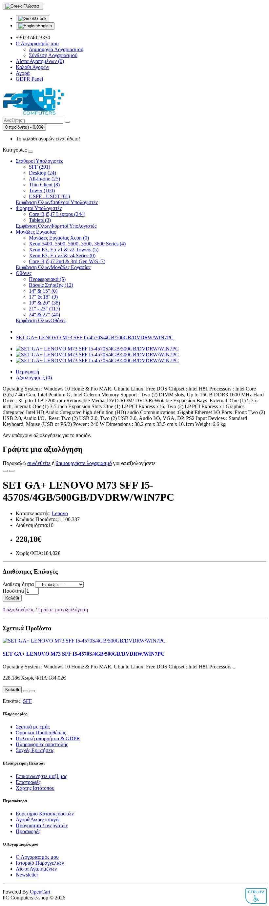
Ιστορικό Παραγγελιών (40, 863)
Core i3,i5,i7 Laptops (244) (57, 214)
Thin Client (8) (44, 184)
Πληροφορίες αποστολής (42, 744)
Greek (41, 18)
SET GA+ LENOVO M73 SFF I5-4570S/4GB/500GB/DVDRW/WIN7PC (95, 337)
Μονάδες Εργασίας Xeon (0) (59, 238)
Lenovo (60, 513)
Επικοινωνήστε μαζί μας (41, 776)
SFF (27, 701)
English (45, 25)
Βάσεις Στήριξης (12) (51, 285)
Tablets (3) (40, 220)
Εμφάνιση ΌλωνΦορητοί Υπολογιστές (56, 226)
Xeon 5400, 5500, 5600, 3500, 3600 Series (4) (77, 243)
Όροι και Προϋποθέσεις (41, 732)
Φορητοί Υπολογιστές (39, 208)
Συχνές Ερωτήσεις (35, 750)
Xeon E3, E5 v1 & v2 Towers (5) (63, 249)
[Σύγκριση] (11, 471)
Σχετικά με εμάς (33, 726)
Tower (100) (42, 190)
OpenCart (40, 892)
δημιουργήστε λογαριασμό (84, 463)
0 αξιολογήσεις (18, 609)
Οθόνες (23, 273)
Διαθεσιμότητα (18, 584)
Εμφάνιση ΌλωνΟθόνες (41, 320)
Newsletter (27, 874)
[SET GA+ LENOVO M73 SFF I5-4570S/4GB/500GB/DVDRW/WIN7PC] (97, 348)
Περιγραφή (27, 371)
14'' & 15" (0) (43, 291)
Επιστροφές (28, 782)
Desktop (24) (42, 173)
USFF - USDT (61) (49, 196)
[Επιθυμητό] (5, 471)
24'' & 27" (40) (44, 314)
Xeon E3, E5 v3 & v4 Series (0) (62, 255)
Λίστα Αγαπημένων (36, 869)
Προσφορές (28, 831)
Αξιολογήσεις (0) (34, 377)
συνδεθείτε (39, 463)
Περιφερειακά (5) (47, 279)
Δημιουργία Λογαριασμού (56, 49)
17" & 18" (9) (43, 297)
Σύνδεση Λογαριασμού (53, 55)
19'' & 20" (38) (44, 303)
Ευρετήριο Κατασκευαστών (45, 813)
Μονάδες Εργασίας (36, 232)
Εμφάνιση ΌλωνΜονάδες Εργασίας (53, 267)
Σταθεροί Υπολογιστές (39, 161)
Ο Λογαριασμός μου (37, 857)
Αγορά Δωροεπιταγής (38, 819)
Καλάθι (12, 598)
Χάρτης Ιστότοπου (35, 788)
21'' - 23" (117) (44, 308)
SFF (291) (39, 167)
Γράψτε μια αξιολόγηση (63, 609)
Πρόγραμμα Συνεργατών (42, 825)
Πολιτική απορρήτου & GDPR (48, 738)
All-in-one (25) (44, 178)
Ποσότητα (13, 591)
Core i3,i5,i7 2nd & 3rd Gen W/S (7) (67, 261)
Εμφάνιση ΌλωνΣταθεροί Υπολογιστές (57, 202)
